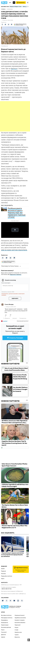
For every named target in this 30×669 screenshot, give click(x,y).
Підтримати (22, 2)
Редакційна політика (6, 576)
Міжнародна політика (6, 617)
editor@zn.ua (22, 593)
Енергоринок (4, 622)
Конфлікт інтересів (19, 620)
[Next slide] (27, 7)
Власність (17, 637)
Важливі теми (5, 6)
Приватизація (4, 625)
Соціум (16, 627)
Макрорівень (4, 620)
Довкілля (3, 634)
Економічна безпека (20, 622)
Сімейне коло (18, 632)
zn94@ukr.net (19, 591)
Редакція (3, 571)
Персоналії (17, 625)
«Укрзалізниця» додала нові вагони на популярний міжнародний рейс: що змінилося (12, 554)
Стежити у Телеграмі (16, 338)
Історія (16, 630)
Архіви (3, 568)
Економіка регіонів (6, 627)
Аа (14, 2)
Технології (3, 632)
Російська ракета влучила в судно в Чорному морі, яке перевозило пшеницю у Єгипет (17, 212)
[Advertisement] (15, 116)
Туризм (17, 634)
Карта (2, 578)
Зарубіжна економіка (20, 617)
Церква (3, 637)
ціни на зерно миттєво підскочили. (14, 250)
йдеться (14, 68)
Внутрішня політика (6, 615)
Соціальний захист (20, 615)
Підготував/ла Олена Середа (9, 266)
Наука (2, 629)
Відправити (15, 298)
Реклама (3, 573)
